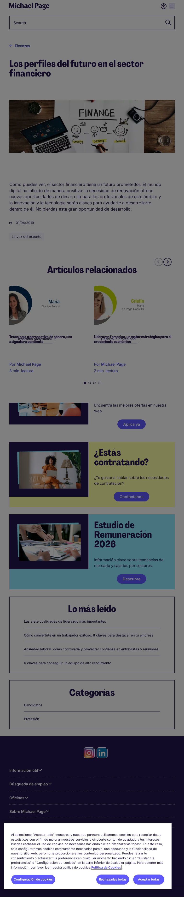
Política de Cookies (106, 867)
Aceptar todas (149, 879)
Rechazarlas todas (112, 879)
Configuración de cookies (33, 879)
